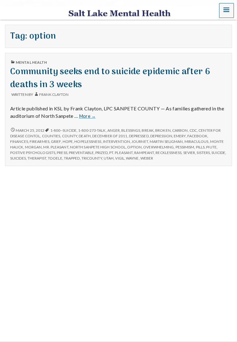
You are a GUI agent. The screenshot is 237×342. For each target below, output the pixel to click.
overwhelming (158, 147)
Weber (146, 158)
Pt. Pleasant (121, 152)
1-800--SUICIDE (63, 130)
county (69, 136)
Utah (109, 158)
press (62, 152)
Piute (211, 147)
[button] (226, 10)
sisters (203, 152)
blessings (130, 130)
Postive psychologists (32, 152)
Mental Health (31, 62)
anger (113, 130)
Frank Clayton (54, 94)
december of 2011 (109, 136)
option (134, 147)
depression (161, 136)
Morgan (33, 147)
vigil (119, 158)
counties (51, 136)
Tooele (55, 158)
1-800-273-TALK (92, 130)
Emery (179, 136)
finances (19, 141)
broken (163, 130)
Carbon (180, 130)
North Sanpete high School (98, 147)
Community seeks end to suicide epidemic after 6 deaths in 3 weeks (110, 78)
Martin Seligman (166, 141)
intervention (116, 141)
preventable (81, 152)
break (147, 130)
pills (200, 147)
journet (139, 141)
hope (68, 141)
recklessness (168, 152)
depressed (139, 136)
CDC (193, 130)
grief (56, 141)
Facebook (197, 136)
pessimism (185, 147)
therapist (36, 158)
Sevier (189, 152)
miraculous (197, 141)
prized (101, 152)
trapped (72, 158)
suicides (18, 158)
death (84, 136)
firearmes (39, 141)
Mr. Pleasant (55, 147)
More (87, 116)
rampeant (144, 152)
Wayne (132, 158)
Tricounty (91, 158)
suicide (218, 152)
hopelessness (87, 141)
